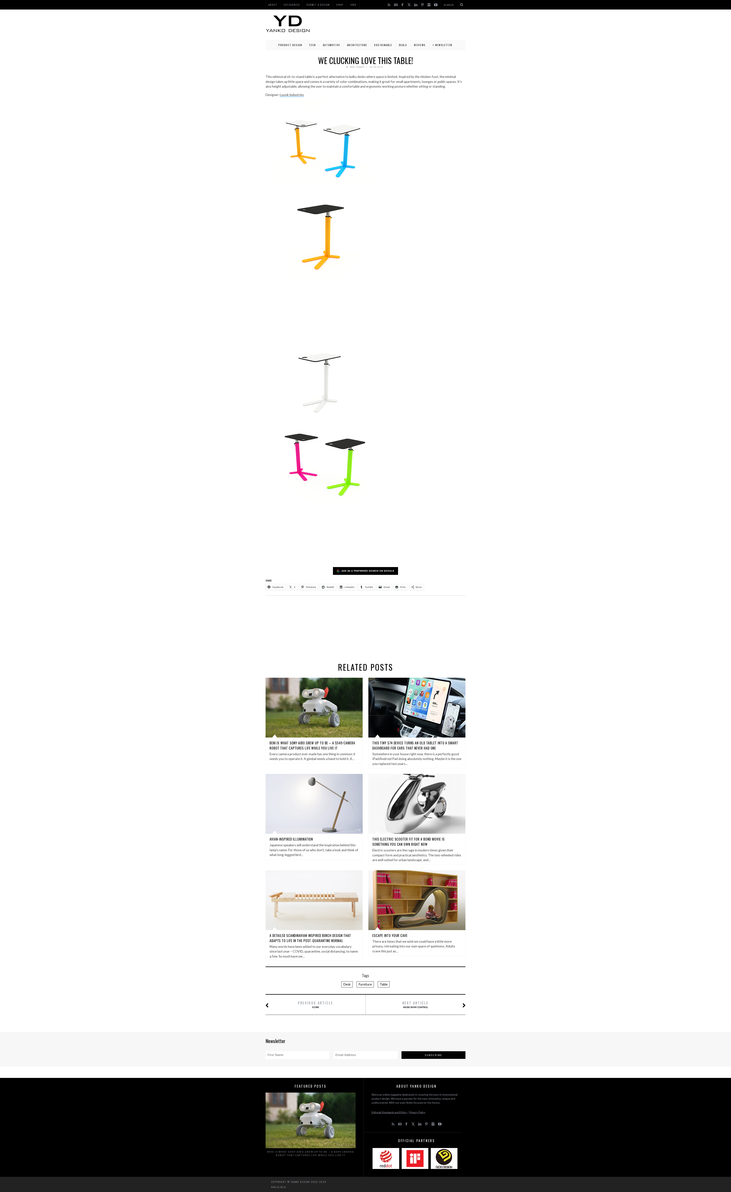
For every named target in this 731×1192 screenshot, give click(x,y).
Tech (312, 45)
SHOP (340, 4)
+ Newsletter (442, 45)
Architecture (357, 45)
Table (384, 984)
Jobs (353, 4)
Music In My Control (415, 1004)
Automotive (331, 45)
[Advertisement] (396, 23)
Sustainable (383, 45)
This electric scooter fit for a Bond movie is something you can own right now (408, 842)
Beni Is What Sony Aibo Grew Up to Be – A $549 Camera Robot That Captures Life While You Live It (312, 745)
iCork (315, 1004)
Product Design (290, 45)
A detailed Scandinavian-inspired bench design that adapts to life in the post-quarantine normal (310, 938)
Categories (292, 4)
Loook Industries (292, 95)
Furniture (365, 984)
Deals (403, 45)
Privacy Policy (417, 1112)
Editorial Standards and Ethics (389, 1112)
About (272, 4)
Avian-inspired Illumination (291, 839)
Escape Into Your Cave (390, 935)
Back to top (277, 1187)
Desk (347, 984)
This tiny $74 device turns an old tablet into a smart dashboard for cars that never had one (415, 745)
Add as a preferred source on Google (368, 570)
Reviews (420, 45)
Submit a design (318, 4)
